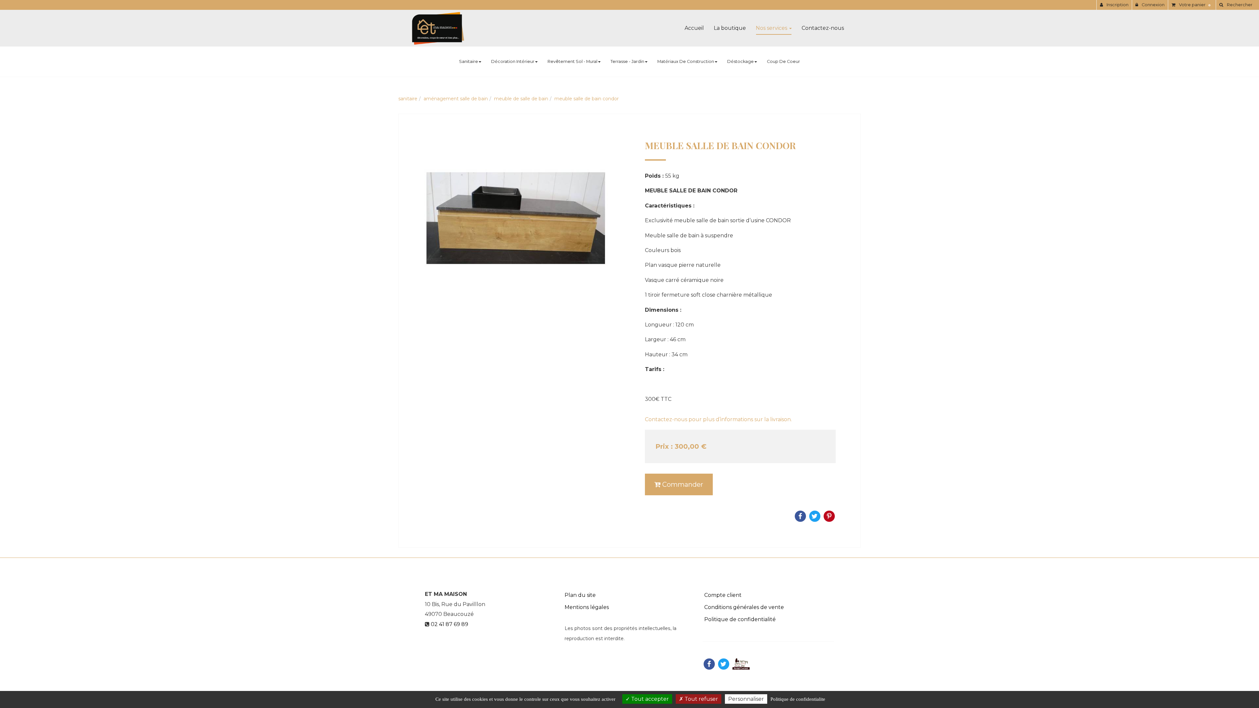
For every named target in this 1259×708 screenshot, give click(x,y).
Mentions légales (587, 607)
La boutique (730, 28)
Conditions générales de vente (744, 607)
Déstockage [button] (740, 61)
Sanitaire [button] (468, 61)
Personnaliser (746, 699)
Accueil (694, 28)
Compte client (723, 595)
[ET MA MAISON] (438, 28)
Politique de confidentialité (740, 619)
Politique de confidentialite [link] (797, 699)
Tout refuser (700, 699)
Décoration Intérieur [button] (512, 61)
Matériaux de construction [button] (685, 61)
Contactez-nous (823, 28)
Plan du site (580, 595)
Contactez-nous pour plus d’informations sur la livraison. (718, 419)
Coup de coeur (783, 61)
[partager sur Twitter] (723, 663)
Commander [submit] (682, 484)
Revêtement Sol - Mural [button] (572, 61)
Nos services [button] (772, 28)
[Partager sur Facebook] (709, 663)
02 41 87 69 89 (449, 624)
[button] (1236, 5)
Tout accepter (649, 699)
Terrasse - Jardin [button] (627, 61)
